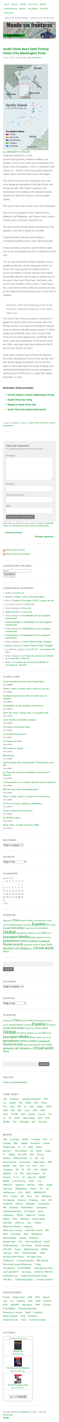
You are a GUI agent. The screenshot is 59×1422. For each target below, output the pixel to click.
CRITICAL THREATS (43, 1272)
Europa (52, 925)
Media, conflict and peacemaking (29, 597)
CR (23, 1177)
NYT (45, 1139)
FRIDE (28, 1103)
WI (10, 1118)
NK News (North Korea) (13, 1257)
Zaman (41, 1211)
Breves (22, 9)
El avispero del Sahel (12, 741)
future (45, 928)
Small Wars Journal (33, 1230)
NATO (28, 1192)
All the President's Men (18, 1385)
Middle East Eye (31, 1249)
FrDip (12, 1107)
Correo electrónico (15, 495)
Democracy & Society (12, 1230)
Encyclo (41, 1114)
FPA (20, 1103)
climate (23, 921)
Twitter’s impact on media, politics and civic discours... (27, 689)
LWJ (50, 1200)
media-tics (28, 1226)
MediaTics (20, 1185)
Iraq (36, 933)
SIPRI (48, 1107)
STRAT (40, 1107)
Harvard (46, 1297)
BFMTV (44, 1170)
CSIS (31, 1107)
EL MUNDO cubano (11, 818)
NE (36, 1158)
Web (8, 506)
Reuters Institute (42, 1245)
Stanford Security (10, 1320)
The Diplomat (9, 1200)
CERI (5, 1110)
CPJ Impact (29, 1211)
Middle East (41, 937)
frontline (31, 1114)
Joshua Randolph (12, 622)
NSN (23, 1114)
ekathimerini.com (10, 1276)
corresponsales (40, 921)
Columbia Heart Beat (12, 1211)
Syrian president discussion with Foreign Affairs (24, 681)
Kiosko (18, 1249)
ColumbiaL (38, 1312)
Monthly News (9, 1242)
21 (16, 894)
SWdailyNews (21, 1189)
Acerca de (8, 13)
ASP (5, 1099)
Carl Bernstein (19, 1388)
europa (48, 1151)
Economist (35, 1143)
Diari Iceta (7, 1189)
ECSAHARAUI (24, 1268)
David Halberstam (19, 1371)
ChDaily (11, 1154)
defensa (6, 925)
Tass (29, 1223)
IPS (41, 1189)
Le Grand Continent (25, 1260)
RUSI (47, 1118)
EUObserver (8, 1260)
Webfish (13, 577)
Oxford (39, 1151)
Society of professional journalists (18, 811)
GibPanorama (9, 1192)
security (18, 944)
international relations (25, 933)
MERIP (6, 1181)
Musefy (8, 597)
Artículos (33, 4)
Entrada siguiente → (45, 536)
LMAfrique (24, 1219)
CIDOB (12, 1103)
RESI (26, 1234)
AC (4, 1118)
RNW (30, 1147)
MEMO (44, 1249)
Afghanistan (7, 921)
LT (4, 1154)
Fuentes (38, 928)
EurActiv (7, 1177)
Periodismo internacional (17, 1338)
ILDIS (5, 1114)
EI (31, 1158)
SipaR (28, 1312)
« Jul (5, 903)
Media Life (30, 1215)
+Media (49, 1185)
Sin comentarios (35, 58)
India (43, 1200)
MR (22, 1196)
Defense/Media (9, 1238)
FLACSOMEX (9, 1308)
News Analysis (33, 1173)
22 (19, 894)
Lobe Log (7, 1253)
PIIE (5, 1107)
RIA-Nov (31, 1185)
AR (31, 1151)
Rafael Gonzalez (12, 612)
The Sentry (26, 1272)
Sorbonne (21, 1301)
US (35, 948)
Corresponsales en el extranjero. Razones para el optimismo (29, 782)
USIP (40, 1118)
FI (24, 1147)
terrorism (8, 948)
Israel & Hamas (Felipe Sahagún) (36, 642)
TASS (42, 1253)
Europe (6, 928)
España (23, 4)
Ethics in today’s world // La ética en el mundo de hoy (26, 796)
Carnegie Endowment (31, 1099)
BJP (22, 1166)
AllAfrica (6, 1158)
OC (47, 1189)
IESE (5, 1305)
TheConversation (29, 1253)
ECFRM (14, 1114)
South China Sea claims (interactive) (27, 409)
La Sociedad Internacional (14, 734)
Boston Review (9, 1162)
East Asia (42, 1122)
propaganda (44, 941)
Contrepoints (41, 1207)
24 (4, 897)
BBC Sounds (42, 1260)
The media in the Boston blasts (16, 727)
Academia (32, 1316)
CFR (46, 1099)
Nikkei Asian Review (12, 1226)
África (6, 951)
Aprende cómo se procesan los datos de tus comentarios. (28, 524)
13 (13, 891)
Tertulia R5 (7, 1204)
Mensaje (11, 455)
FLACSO (47, 1301)
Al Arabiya (33, 1200)
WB (4, 1207)
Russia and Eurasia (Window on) (17, 1264)
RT (22, 1170)
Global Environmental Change (34, 1276)
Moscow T (7, 1151)
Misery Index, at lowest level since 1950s (21, 825)
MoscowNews (21, 1151)
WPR (5, 1234)
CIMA (40, 1185)
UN (31, 949)
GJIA (30, 1301)
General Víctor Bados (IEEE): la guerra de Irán (33, 600)
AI (25, 1107)
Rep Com (32, 1177)
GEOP (17, 1118)
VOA (42, 1166)
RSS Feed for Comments (18, 554)
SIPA (37, 1297)
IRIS (20, 1110)
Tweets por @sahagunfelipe (15, 1082)
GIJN (20, 1192)
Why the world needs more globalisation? (21, 789)
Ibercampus (27, 1305)
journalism (10, 937)
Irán (39, 933)
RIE (19, 1107)
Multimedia (33, 9)
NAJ (22, 1173)
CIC (4, 1103)
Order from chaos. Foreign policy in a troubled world (25, 713)
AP (17, 1170)
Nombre (10, 484)
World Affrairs (27, 1207)
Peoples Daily (9, 1147)
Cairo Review (43, 1204)
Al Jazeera (15, 1139)
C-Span (37, 1264)
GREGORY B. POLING (18, 152)
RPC (35, 1166)
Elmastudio (8, 1415)
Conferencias (10, 9)
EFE (32, 1154)
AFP (29, 1170)
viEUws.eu (19, 1223)
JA (19, 1147)
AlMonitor (7, 1173)
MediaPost (46, 1196)
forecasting (17, 927)
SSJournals (16, 1234)
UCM (30, 1297)
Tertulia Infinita (38, 1219)
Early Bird (7, 1223)
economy (27, 925)
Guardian (7, 1143)
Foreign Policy (29, 928)
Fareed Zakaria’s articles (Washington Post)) (31, 395)
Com (39, 1181)
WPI (47, 1230)
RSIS (23, 1320)
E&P (15, 1166)
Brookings (14, 1099)
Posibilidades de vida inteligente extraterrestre (23, 706)
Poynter (37, 1223)
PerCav (33, 1189)
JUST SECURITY (11, 1272)
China (30, 423)
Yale (5, 1301)
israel (49, 933)
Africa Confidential (33, 1242)
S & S (16, 1177)
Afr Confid (22, 1154)
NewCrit (6, 1219)
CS (15, 1173)
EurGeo (41, 1215)
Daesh (49, 921)
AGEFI (47, 1242)
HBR (50, 1162)
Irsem (27, 1110)
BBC (16, 1143)
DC (44, 1173)
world (49, 948)
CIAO (38, 1301)
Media (24, 937)
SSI (50, 1114)
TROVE (19, 1215)
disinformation (16, 925)
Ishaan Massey (12, 635)
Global (9, 932)
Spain (43, 945)
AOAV (31, 1181)
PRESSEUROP (20, 1158)
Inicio (6, 4)
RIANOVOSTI (40, 1192)
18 (7, 894)
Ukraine (24, 948)
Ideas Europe (29, 1118)
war (41, 948)
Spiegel (24, 1143)
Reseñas (44, 9)
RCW (5, 1196)
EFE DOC (7, 1249)
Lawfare (22, 1238)
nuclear (48, 937)
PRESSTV (7, 1185)
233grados (30, 1204)
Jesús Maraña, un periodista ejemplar (19, 720)
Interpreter (13, 1207)
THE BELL (7, 1279)
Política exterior (29, 941)
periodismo (11, 940)
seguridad (28, 945)
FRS (13, 1110)
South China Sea (41, 423)
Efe (28, 1166)
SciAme (14, 1196)
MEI (33, 1122)
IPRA (35, 1110)
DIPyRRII (15, 1305)
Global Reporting (10, 1245)
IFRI (36, 1103)
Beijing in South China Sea (22, 404)
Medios (43, 4)
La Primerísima (19, 1181)
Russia (7, 944)
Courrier (46, 1143)
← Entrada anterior (12, 532)
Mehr (15, 1219)
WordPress (26, 1412)
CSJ (12, 1301)
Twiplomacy (8, 1215)
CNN (5, 1139)
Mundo (14, 4)
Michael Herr (19, 1354)
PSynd (44, 1103)
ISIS (44, 932)
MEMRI (6, 1122)
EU (47, 924)
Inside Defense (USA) (43, 1268)
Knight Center (19, 1297)
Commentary (24, 1162)
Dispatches (18, 1351)
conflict (29, 920)
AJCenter (47, 1305)
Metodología (8, 755)
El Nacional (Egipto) (24, 1279)
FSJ (20, 1242)
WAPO (26, 1139)
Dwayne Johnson (12, 645)
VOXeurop (33, 1238)
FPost (29, 1196)
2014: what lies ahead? (13, 748)
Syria (49, 944)
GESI (16, 1253)
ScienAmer (8, 1170)
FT (51, 1139)
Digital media (39, 1162)
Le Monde (36, 1139)
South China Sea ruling (20, 399)
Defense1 (22, 1200)
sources (36, 944)
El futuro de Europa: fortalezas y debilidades (22, 803)
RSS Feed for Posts (15, 550)
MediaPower (36, 1234)
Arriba (6, 1418)
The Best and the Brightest (18, 1368)
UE (17, 948)
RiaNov (39, 1147)
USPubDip (24, 1122)
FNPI (37, 1305)
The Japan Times (34, 1257)
